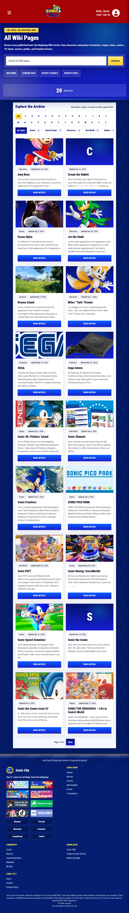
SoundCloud (17, 836)
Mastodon (17, 829)
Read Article (39, 192)
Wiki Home (11, 73)
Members (10, 862)
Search (115, 61)
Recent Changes (50, 73)
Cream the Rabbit (78, 174)
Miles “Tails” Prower (80, 302)
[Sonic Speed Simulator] (39, 617)
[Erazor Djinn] (39, 214)
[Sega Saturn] (89, 345)
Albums (109, 130)
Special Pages (53, 130)
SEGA (21, 368)
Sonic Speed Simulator (32, 640)
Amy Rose (24, 174)
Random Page (29, 73)
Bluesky (17, 822)
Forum (9, 849)
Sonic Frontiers (27, 502)
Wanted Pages (71, 73)
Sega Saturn (75, 368)
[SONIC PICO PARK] (89, 479)
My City (9, 866)
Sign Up (106, 14)
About (8, 878)
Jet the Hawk (76, 237)
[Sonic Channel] (89, 413)
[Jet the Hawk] (89, 214)
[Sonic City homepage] (52, 13)
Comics (70, 781)
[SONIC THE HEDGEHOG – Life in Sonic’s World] (89, 685)
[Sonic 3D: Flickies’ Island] (39, 413)
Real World (91, 130)
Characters (73, 130)
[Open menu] (9, 13)
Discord (9, 854)
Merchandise (72, 785)
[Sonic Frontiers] (39, 479)
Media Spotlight (73, 858)
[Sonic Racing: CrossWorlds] (89, 548)
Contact (9, 883)
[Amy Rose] (39, 151)
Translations (72, 793)
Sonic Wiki (71, 849)
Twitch (41, 836)
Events (69, 789)
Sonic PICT (24, 571)
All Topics (21, 130)
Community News (13, 858)
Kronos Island (26, 302)
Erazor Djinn (25, 237)
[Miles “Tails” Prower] (89, 279)
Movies (70, 776)
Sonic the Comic (78, 640)
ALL (18, 116)
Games (34, 130)
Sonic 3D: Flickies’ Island (33, 436)
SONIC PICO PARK (79, 502)
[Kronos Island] (39, 279)
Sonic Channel (76, 436)
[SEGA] (39, 345)
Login (98, 14)
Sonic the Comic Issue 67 (33, 708)
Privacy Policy (12, 887)
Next (70, 742)
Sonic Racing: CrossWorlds (84, 571)
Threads (41, 822)
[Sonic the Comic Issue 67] (39, 685)
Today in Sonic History (76, 854)
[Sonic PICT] (39, 548)
